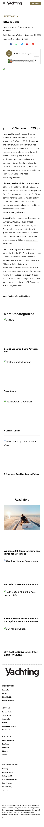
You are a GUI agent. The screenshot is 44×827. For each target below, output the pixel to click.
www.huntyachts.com (12, 177)
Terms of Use (6, 715)
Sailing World (7, 776)
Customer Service (8, 700)
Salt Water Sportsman (9, 779)
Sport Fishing (7, 783)
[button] (11, 44)
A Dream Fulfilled (12, 431)
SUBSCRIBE (35, 3)
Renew (4, 693)
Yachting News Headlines (19, 296)
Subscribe (5, 690)
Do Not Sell (6, 730)
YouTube (5, 755)
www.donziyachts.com (12, 286)
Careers (4, 722)
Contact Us (6, 719)
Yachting (5, 790)
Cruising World (7, 772)
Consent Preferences (9, 726)
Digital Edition (7, 697)
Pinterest (5, 751)
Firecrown (16, 812)
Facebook (5, 744)
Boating (5, 769)
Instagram (5, 747)
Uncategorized (10, 16)
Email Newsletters (8, 740)
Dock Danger (10, 391)
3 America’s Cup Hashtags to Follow (21, 474)
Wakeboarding (7, 787)
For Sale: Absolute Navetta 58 (21, 584)
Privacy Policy (7, 712)
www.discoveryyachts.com (14, 212)
